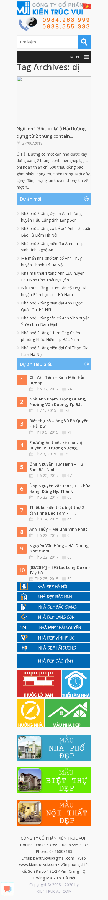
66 (69, 497)
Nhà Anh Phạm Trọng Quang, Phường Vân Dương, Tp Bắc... (57, 401)
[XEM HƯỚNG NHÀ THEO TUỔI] (31, 725)
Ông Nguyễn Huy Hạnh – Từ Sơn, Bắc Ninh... (56, 466)
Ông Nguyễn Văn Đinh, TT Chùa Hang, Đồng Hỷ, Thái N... (60, 488)
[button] (76, 57)
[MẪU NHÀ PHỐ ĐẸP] (54, 759)
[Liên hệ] (54, 29)
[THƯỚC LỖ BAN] (39, 696)
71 (69, 432)
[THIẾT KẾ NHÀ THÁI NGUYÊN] (53, 630)
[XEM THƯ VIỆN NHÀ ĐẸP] (67, 725)
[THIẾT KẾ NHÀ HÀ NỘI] (53, 589)
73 (67, 410)
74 (69, 389)
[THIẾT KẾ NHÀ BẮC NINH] (53, 599)
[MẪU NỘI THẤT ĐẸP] (54, 824)
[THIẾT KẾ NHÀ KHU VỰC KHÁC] (53, 666)
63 (69, 557)
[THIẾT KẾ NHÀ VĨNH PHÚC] (53, 640)
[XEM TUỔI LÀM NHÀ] (76, 696)
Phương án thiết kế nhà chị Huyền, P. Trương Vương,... (55, 445)
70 (67, 453)
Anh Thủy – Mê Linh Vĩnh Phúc (58, 529)
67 (69, 475)
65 (69, 519)
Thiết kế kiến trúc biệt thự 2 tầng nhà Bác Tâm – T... (56, 510)
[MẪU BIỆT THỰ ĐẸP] (54, 792)
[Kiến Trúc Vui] (54, 8)
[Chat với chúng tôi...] (7, 894)
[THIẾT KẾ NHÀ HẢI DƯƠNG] (53, 650)
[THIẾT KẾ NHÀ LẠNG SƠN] (53, 619)
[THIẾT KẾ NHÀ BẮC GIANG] (53, 609)
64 (69, 535)
